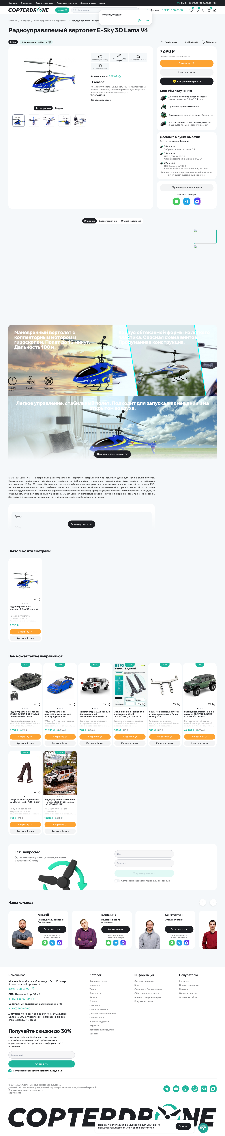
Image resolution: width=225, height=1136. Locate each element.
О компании (26, 3)
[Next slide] (79, 78)
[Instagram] (185, 1088)
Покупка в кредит (143, 1001)
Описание (89, 220)
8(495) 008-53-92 (18, 988)
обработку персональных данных (44, 1070)
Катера (93, 997)
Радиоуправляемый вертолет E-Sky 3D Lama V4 (24, 608)
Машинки (95, 985)
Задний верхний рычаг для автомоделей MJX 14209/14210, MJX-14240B (129, 714)
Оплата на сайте (188, 997)
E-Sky (13, 42)
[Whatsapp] (194, 1088)
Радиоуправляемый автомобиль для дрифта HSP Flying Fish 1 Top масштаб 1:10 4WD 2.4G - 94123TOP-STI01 (58, 714)
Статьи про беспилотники (148, 989)
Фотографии (43, 108)
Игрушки (94, 1025)
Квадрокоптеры (98, 981)
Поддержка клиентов (67, 3)
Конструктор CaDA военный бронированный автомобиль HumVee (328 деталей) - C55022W (94, 714)
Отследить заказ (88, 3)
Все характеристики (101, 100)
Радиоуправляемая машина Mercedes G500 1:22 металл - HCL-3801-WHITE (60, 801)
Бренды (94, 1033)
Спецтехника (97, 1017)
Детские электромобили (103, 1013)
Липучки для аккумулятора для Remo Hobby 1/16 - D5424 (25, 800)
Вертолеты (95, 993)
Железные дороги (99, 1021)
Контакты (12, 3)
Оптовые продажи (144, 981)
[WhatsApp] (176, 204)
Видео (59, 108)
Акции (102, 3)
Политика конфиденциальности (25, 1090)
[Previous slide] (19, 78)
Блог (136, 985)
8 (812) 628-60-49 (19, 998)
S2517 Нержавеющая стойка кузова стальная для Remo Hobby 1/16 (164, 714)
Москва (184, 141)
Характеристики (108, 220)
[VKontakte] (204, 1088)
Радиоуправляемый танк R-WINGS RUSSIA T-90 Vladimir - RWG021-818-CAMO (25, 714)
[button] (22, 603)
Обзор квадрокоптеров (146, 993)
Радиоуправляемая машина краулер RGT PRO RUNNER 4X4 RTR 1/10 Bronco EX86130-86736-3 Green (199, 714)
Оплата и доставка (44, 3)
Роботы (94, 1001)
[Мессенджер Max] (197, 204)
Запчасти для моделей (102, 1029)
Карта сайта (14, 1092)
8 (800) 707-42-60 (19, 1008)
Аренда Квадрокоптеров (147, 997)
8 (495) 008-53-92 (172, 10)
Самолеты (95, 1005)
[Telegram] (187, 204)
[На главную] (112, 1116)
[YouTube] (176, 1088)
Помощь (183, 989)
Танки (93, 989)
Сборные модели (99, 1009)
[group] (49, 75)
